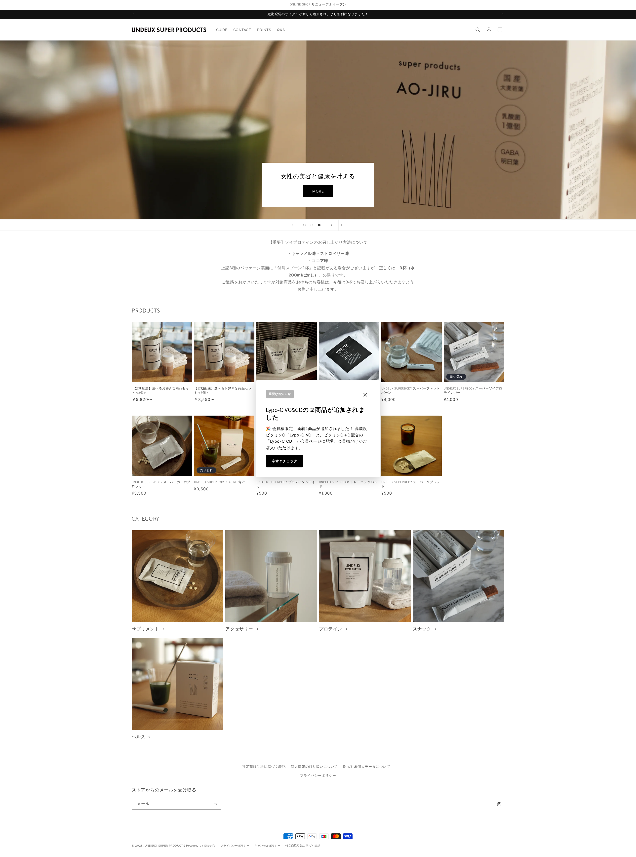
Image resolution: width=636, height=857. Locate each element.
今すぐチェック (284, 461)
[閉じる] (365, 395)
